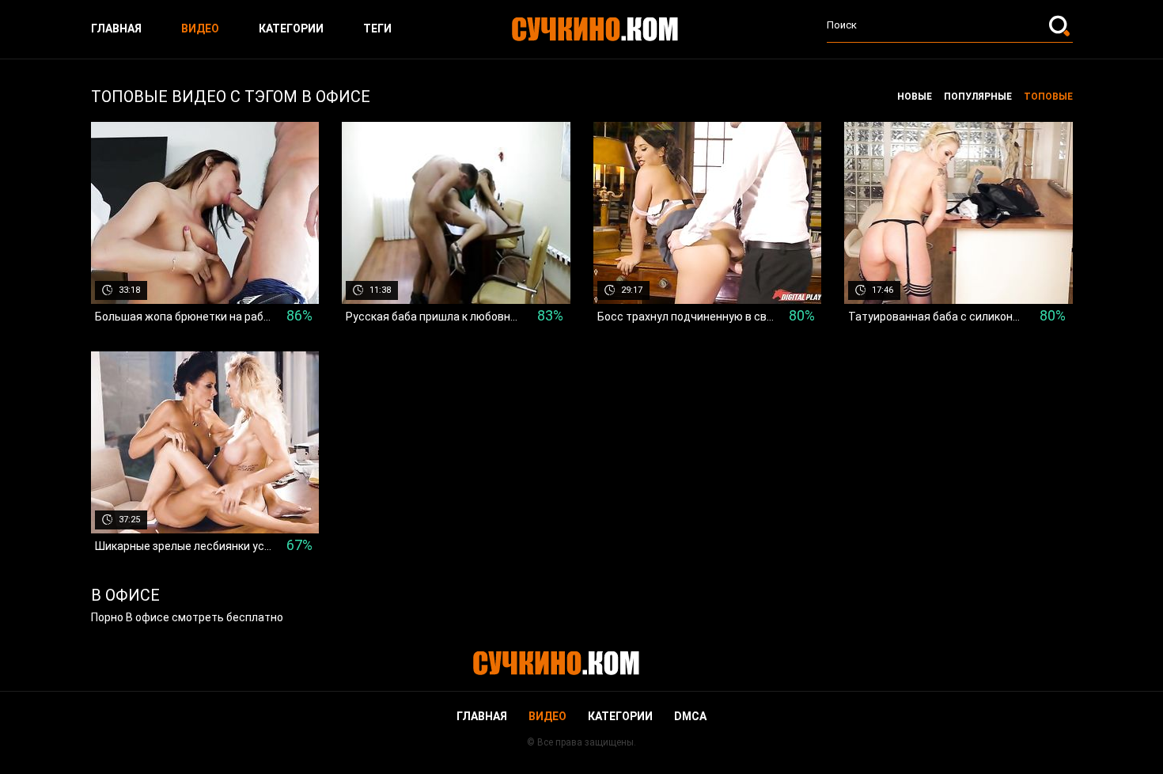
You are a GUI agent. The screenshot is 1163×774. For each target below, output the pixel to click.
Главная (116, 28)
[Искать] (1061, 25)
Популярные (978, 96)
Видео (200, 28)
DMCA (690, 716)
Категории (291, 28)
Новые (914, 96)
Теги (377, 28)
